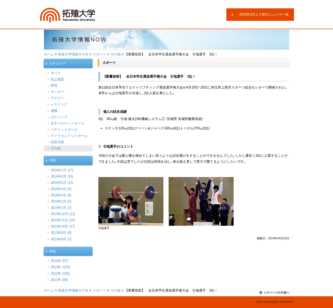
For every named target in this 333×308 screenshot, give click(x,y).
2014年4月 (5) (61, 189)
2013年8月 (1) (61, 239)
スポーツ (99, 54)
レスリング (59, 104)
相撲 (54, 111)
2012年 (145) (60, 273)
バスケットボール (64, 129)
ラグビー (57, 98)
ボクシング (59, 117)
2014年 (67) (59, 261)
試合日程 (57, 142)
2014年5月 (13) (62, 183)
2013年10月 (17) (63, 226)
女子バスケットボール (68, 123)
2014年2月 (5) (61, 201)
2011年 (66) (59, 280)
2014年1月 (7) (61, 208)
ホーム (49, 54)
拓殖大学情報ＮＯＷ (73, 54)
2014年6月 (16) (62, 176)
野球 (54, 85)
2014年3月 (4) (61, 195)
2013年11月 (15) (63, 220)
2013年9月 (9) (61, 233)
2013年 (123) (60, 267)
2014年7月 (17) (62, 170)
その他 (115, 54)
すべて (56, 73)
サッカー (57, 92)
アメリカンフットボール (69, 136)
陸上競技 (57, 79)
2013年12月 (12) (63, 214)
